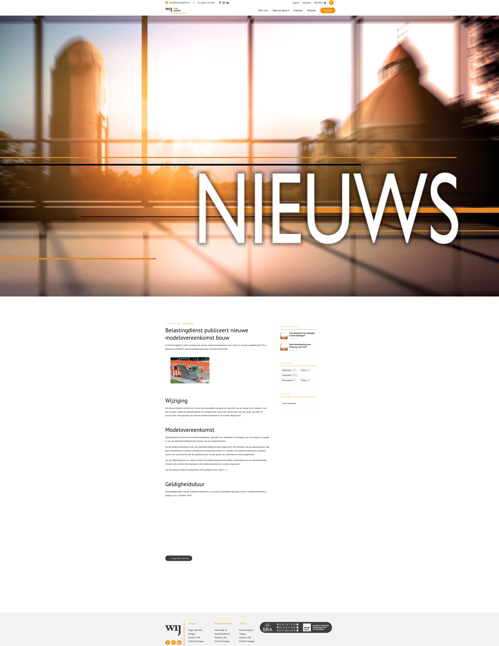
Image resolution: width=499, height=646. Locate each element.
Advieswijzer (288, 370)
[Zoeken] (331, 2)
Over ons (263, 10)
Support (296, 2)
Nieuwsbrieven (289, 380)
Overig (304, 380)
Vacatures (307, 2)
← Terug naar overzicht (179, 558)
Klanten (298, 10)
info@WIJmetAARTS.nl (179, 2)
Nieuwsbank (188, 323)
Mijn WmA (318, 2)
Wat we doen (280, 10)
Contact (327, 10)
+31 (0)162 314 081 (206, 2)
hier (226, 469)
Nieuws (311, 10)
